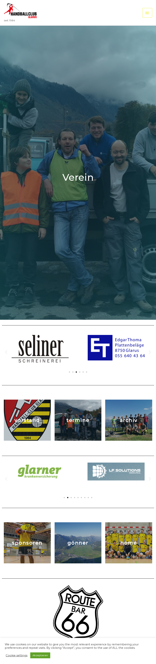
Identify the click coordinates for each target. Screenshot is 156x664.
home (128, 543)
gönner (78, 543)
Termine (78, 420)
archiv (129, 420)
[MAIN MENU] (147, 12)
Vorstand (27, 420)
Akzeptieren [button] (40, 655)
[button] (69, 372)
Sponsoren (27, 543)
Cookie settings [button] (16, 655)
